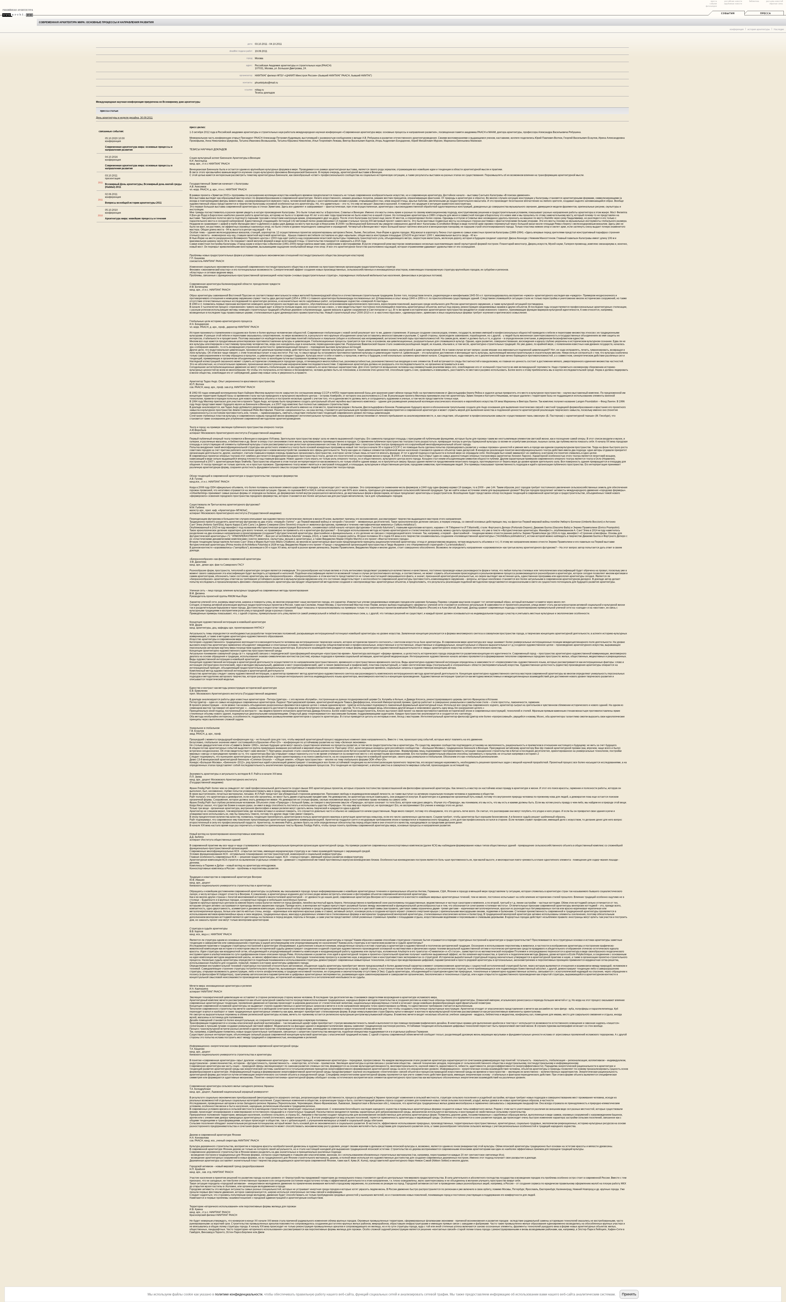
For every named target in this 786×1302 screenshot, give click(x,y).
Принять (629, 1294)
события (713, 4)
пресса (714, 1)
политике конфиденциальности (238, 1294)
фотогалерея (711, 6)
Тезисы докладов (265, 92)
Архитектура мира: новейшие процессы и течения (135, 218)
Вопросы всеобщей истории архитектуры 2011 (133, 202)
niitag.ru (259, 89)
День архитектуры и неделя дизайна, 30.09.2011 (124, 117)
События (728, 13)
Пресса (765, 13)
